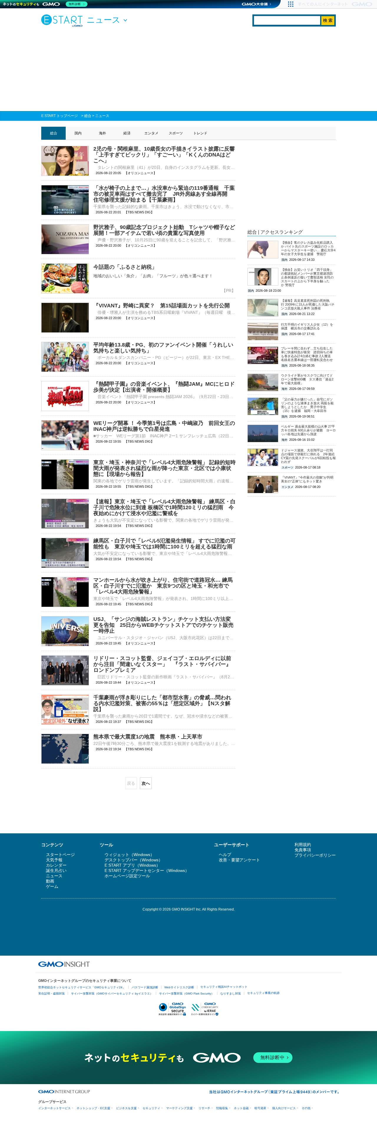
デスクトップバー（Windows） (134, 860)
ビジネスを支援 (126, 1108)
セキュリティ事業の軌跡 (263, 993)
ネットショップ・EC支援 (93, 1108)
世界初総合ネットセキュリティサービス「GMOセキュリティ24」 (81, 987)
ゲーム (52, 886)
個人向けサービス (284, 1108)
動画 (50, 881)
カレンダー (56, 865)
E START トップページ (59, 116)
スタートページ (60, 854)
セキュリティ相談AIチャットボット (223, 986)
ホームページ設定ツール (127, 875)
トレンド (200, 133)
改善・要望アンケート (239, 860)
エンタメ (151, 133)
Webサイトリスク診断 (179, 987)
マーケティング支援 (179, 1108)
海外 (102, 133)
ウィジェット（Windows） (129, 854)
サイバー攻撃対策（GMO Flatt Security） (186, 993)
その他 (306, 1108)
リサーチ (204, 1108)
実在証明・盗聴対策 (51, 993)
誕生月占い (56, 870)
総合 (87, 116)
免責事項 (303, 849)
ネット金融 (241, 1108)
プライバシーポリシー (315, 855)
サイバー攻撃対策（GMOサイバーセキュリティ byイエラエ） (112, 993)
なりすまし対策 (230, 993)
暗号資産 (260, 1108)
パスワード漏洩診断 (145, 987)
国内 (78, 133)
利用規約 (303, 844)
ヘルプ (225, 854)
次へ (146, 783)
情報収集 (222, 1108)
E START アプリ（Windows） (132, 865)
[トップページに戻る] (63, 20)
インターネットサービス (54, 1108)
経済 (126, 133)
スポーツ (176, 133)
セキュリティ (151, 1108)
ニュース (102, 116)
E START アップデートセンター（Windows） (147, 870)
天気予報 (54, 860)
